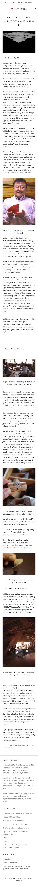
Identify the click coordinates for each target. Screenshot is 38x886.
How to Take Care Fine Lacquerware (16, 828)
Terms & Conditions (10, 863)
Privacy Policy (8, 859)
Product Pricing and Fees (11, 817)
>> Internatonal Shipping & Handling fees (17, 813)
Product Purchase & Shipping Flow (15, 824)
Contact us (6, 841)
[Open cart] (35, 9)
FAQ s (5, 837)
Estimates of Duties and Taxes (13, 821)
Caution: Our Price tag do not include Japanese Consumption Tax (16, 846)
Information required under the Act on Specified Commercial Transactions (16, 867)
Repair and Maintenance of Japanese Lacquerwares (16, 832)
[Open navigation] (3, 9)
